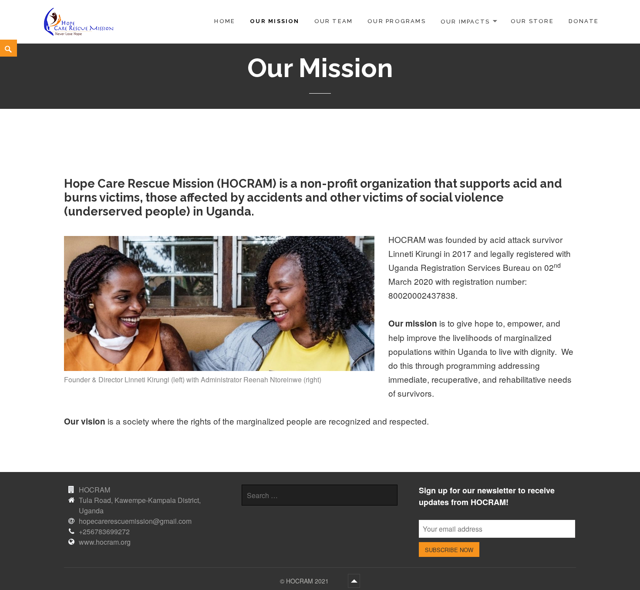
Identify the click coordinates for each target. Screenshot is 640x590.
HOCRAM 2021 (308, 581)
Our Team (333, 21)
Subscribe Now (449, 550)
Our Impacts (465, 21)
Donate (584, 21)
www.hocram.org (105, 542)
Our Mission (274, 21)
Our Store (532, 21)
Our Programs (396, 21)
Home (224, 21)
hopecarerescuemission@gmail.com (135, 521)
